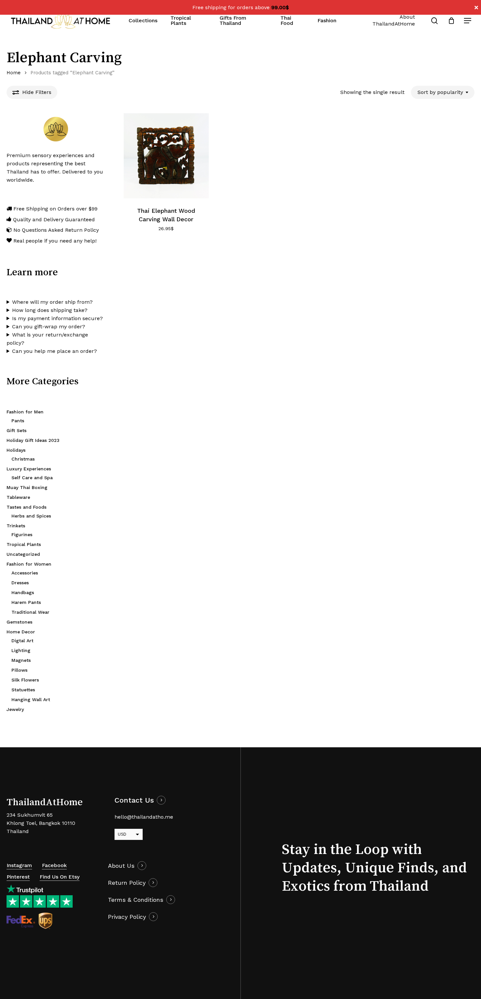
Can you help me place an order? (54, 351)
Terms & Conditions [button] (135, 899)
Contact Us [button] (134, 800)
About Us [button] (121, 865)
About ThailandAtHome (393, 20)
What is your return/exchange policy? (47, 339)
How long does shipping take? (49, 310)
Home (14, 73)
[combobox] (442, 92)
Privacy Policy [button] (127, 916)
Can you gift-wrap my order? (48, 326)
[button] (468, 20)
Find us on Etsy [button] (60, 877)
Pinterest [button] (18, 877)
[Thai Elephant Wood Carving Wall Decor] (166, 155)
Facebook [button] (54, 865)
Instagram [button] (19, 865)
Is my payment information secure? (57, 318)
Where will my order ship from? (52, 302)
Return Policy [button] (127, 882)
